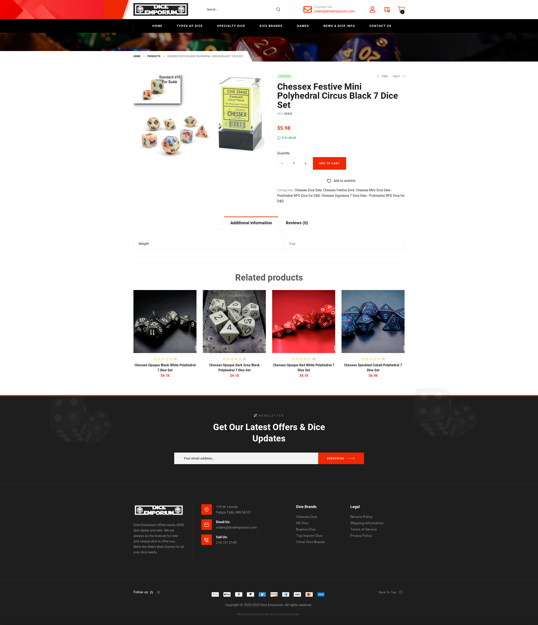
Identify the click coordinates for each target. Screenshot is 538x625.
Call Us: (222, 537)
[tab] (251, 223)
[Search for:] (245, 9)
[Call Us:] (206, 539)
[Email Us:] (206, 524)
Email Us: (223, 522)
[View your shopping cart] (401, 9)
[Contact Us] (307, 9)
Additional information (251, 222)
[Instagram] (158, 592)
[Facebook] (151, 592)
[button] (257, 83)
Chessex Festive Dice (338, 190)
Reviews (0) (297, 222)
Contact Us (323, 7)
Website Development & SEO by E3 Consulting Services (268, 614)
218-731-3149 (226, 543)
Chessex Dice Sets (308, 190)
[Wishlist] (387, 9)
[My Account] (372, 9)
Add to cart (329, 163)
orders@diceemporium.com (334, 11)
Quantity (283, 153)
